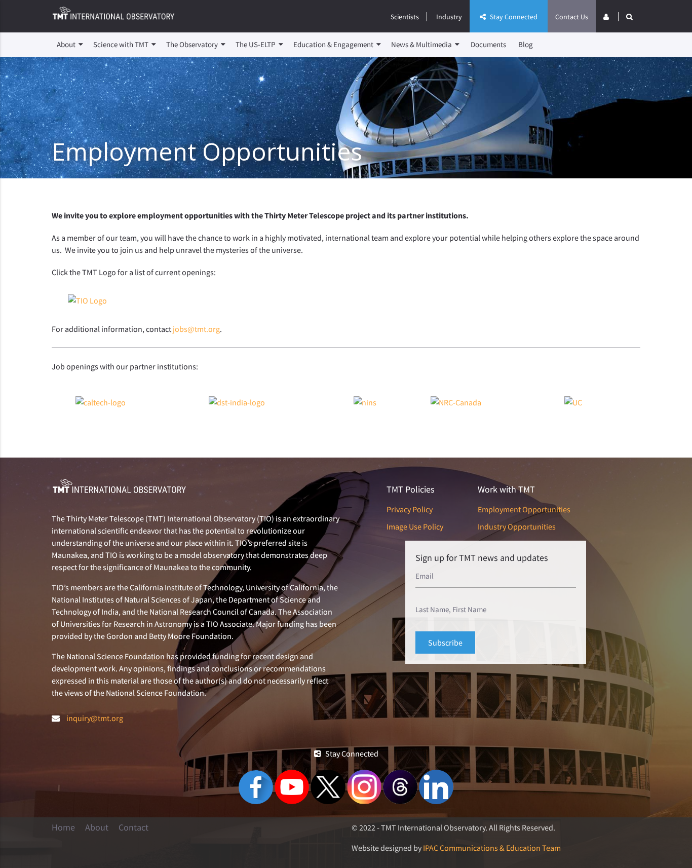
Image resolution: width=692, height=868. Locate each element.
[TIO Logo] (87, 300)
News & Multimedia (422, 44)
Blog (525, 44)
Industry (449, 16)
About (67, 44)
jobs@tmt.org (196, 329)
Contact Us (571, 16)
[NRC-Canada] (456, 402)
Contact (133, 827)
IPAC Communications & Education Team (492, 848)
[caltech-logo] (100, 402)
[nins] (365, 402)
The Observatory (192, 44)
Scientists (405, 16)
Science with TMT (121, 44)
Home (63, 827)
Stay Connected (512, 16)
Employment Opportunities (524, 509)
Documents (488, 44)
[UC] (573, 402)
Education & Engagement (334, 44)
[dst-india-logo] (237, 402)
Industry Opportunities (517, 526)
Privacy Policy (410, 509)
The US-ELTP (256, 44)
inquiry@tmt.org (94, 718)
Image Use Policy (415, 526)
